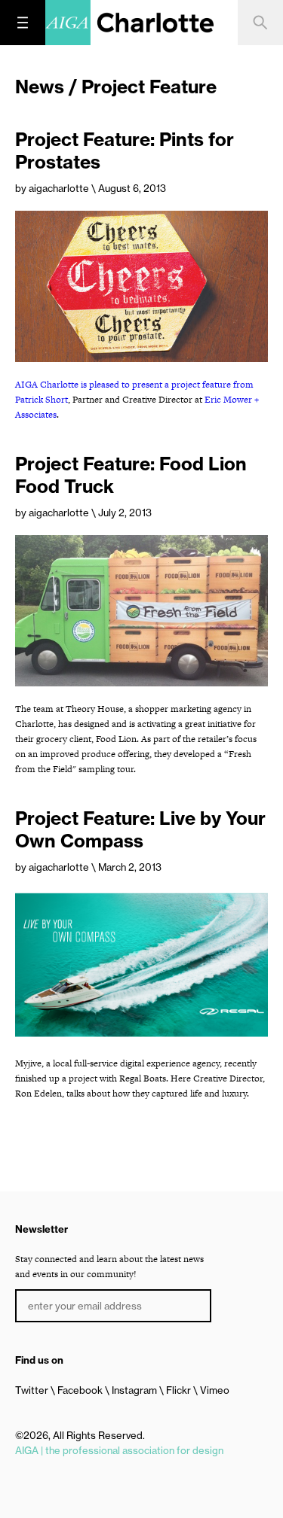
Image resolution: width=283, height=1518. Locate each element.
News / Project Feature (116, 86)
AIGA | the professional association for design (119, 1450)
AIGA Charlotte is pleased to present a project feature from (134, 384)
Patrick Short (41, 399)
